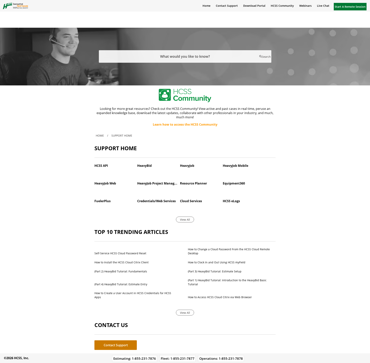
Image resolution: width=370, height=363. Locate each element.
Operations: (221, 358)
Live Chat (323, 6)
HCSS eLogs (231, 201)
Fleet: (177, 358)
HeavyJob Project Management (157, 183)
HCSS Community (282, 6)
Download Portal (254, 6)
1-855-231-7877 (182, 358)
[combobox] (185, 56)
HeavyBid (144, 166)
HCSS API (101, 166)
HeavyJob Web (105, 183)
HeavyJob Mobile (235, 166)
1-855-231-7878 (231, 358)
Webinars (305, 6)
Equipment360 (234, 183)
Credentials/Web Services (156, 201)
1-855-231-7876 (144, 358)
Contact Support (227, 6)
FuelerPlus (102, 201)
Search (266, 56)
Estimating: (134, 358)
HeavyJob (187, 166)
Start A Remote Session (350, 6)
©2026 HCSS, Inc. (16, 358)
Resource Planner (193, 183)
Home (206, 6)
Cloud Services (191, 201)
